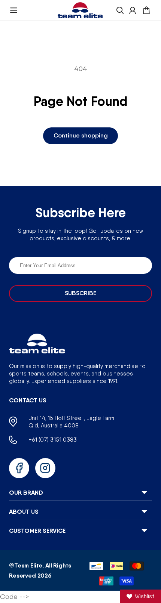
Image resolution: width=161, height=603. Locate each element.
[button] (13, 10)
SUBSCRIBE (80, 293)
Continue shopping (81, 135)
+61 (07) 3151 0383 (52, 439)
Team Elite (28, 565)
